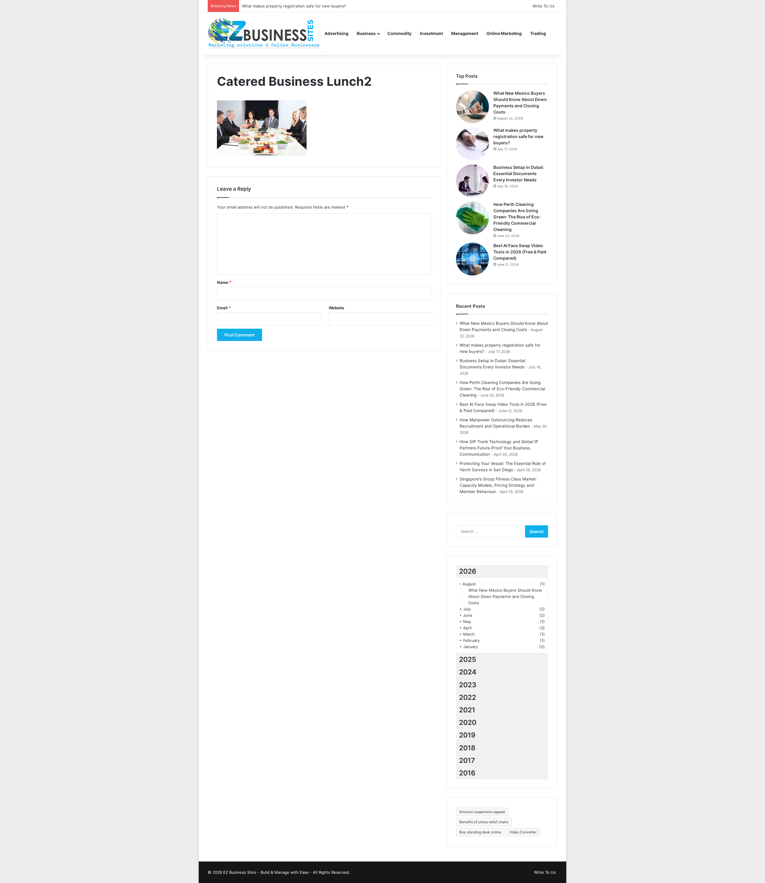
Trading (538, 33)
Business (366, 33)
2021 (467, 710)
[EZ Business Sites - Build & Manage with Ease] (264, 33)
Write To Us (543, 6)
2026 (467, 571)
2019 (467, 735)
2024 (467, 672)
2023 (467, 685)
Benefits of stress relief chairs (483, 822)
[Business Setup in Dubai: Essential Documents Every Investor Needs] (472, 180)
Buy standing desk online (480, 832)
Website (336, 307)
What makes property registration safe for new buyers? (518, 136)
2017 (467, 760)
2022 (467, 697)
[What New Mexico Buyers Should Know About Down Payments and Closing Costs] (472, 106)
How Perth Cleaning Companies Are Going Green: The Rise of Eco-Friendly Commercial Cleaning (517, 217)
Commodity (399, 33)
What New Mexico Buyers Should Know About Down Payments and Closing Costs (505, 596)
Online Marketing (504, 33)
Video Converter (523, 832)
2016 (467, 773)
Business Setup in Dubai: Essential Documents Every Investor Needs (518, 173)
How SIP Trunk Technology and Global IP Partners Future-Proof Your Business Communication (499, 448)
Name (224, 282)
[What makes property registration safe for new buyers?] (472, 143)
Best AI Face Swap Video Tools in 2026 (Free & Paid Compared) (519, 252)
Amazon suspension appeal (482, 811)
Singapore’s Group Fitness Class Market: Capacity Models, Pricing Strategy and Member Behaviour (498, 485)
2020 (467, 722)
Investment (431, 33)
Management (464, 33)
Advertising (336, 33)
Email (224, 307)
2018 (467, 748)
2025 (467, 659)
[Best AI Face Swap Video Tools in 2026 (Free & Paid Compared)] (472, 259)
